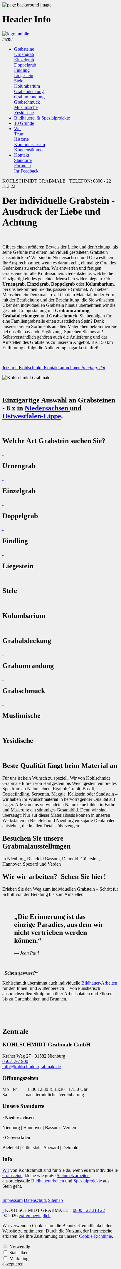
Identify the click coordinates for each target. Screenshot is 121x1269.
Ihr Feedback (26, 170)
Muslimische (26, 107)
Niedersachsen (47, 408)
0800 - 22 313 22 (89, 1210)
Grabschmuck (27, 102)
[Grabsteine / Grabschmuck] (3, 678)
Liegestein (23, 75)
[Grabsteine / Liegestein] (3, 553)
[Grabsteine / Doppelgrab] (3, 503)
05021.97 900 (15, 1061)
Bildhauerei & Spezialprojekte (42, 117)
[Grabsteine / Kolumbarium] (3, 603)
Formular (22, 165)
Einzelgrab (24, 59)
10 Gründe (24, 123)
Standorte (23, 160)
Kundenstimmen (29, 149)
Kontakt (21, 155)
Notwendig (19, 1246)
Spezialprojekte (87, 1180)
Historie (21, 139)
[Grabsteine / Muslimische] (3, 703)
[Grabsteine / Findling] (3, 528)
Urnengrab (24, 54)
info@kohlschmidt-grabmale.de (31, 1066)
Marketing (18, 1258)
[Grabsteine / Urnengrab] (3, 453)
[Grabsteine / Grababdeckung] (3, 628)
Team (19, 133)
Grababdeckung (29, 91)
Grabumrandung (29, 96)
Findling (22, 70)
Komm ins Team (29, 144)
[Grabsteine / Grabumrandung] (3, 653)
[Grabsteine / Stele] (3, 578)
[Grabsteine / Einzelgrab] (3, 478)
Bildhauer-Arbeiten (99, 982)
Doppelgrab (25, 64)
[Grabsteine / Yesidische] (3, 727)
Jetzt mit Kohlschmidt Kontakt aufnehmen (53, 367)
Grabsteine (24, 49)
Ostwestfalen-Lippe (31, 416)
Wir (17, 128)
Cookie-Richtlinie (95, 1236)
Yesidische (24, 112)
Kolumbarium (27, 86)
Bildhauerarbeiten (47, 1180)
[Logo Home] (15, 33)
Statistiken (18, 1252)
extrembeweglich (35, 1215)
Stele (18, 80)
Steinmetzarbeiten (73, 1175)
